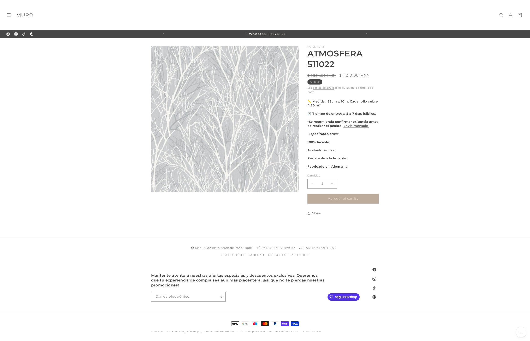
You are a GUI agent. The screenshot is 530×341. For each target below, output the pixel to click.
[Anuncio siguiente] (366, 34)
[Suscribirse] (220, 297)
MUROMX (167, 331)
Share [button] (316, 213)
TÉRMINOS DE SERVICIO (276, 248)
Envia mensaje (356, 126)
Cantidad (313, 175)
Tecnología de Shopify (188, 331)
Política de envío (310, 331)
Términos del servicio (282, 331)
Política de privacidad (251, 331)
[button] (8, 15)
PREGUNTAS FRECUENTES (289, 255)
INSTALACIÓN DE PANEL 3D (242, 255)
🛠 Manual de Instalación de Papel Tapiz (222, 248)
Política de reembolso (220, 331)
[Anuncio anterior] (163, 34)
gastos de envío (323, 87)
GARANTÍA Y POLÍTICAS (317, 248)
